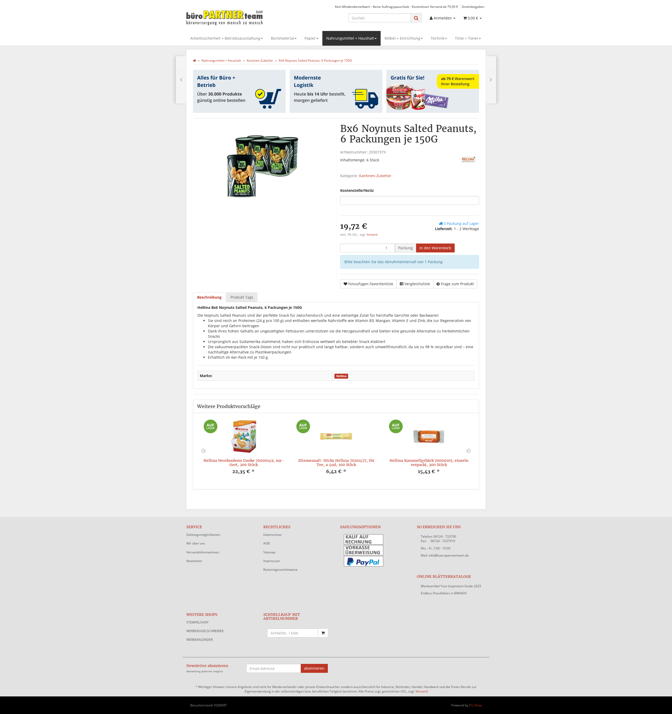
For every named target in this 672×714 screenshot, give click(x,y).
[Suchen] (416, 17)
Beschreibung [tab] (209, 297)
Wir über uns (195, 543)
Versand (371, 234)
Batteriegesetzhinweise (280, 569)
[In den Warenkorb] (323, 632)
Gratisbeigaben (473, 6)
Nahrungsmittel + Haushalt (350, 38)
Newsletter (194, 561)
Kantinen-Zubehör (375, 175)
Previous (203, 451)
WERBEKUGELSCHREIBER (204, 631)
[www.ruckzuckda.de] (233, 17)
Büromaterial (282, 38)
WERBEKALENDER (199, 639)
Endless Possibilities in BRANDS (444, 593)
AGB (266, 543)
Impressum (271, 561)
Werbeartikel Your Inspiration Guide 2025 (451, 586)
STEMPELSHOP (197, 622)
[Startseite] (194, 60)
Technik (437, 38)
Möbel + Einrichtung (402, 38)
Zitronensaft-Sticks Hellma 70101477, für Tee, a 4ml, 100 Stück (336, 462)
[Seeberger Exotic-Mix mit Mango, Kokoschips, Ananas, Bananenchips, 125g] (181, 79)
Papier (310, 38)
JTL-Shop (475, 705)
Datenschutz (272, 534)
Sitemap (269, 552)
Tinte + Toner (466, 38)
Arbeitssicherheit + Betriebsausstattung (225, 38)
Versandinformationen (202, 552)
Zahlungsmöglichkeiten (203, 534)
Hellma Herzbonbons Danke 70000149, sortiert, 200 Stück (243, 462)
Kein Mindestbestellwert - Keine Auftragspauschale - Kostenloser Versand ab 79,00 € (396, 6)
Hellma (341, 376)
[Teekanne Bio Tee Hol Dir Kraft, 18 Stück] (491, 79)
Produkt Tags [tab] (241, 297)
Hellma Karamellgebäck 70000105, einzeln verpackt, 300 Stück (429, 462)
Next (468, 451)
